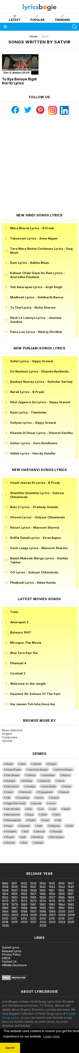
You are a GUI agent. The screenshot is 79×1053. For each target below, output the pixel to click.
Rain (39, 826)
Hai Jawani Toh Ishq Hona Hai (32, 704)
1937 (71, 883)
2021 (33, 922)
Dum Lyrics (29, 263)
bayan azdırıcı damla (37, 857)
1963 (14, 897)
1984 (61, 904)
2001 (71, 911)
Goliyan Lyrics (33, 423)
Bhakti (9, 764)
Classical (45, 781)
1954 (5, 893)
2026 (5, 925)
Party (57, 814)
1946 (5, 890)
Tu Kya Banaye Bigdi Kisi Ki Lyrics (19, 81)
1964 (24, 897)
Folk (8, 797)
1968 (61, 897)
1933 (33, 883)
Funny (39, 797)
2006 (43, 915)
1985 (71, 904)
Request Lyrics (11, 951)
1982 (43, 904)
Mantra (66, 775)
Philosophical (13, 820)
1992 (61, 908)
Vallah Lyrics (32, 453)
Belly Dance (12, 786)
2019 (14, 922)
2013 (33, 918)
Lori (42, 809)
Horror (52, 803)
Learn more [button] (51, 1036)
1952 (61, 890)
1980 (24, 904)
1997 (33, 911)
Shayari (10, 837)
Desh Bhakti (49, 786)
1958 (43, 893)
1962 (5, 897)
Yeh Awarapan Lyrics (36, 287)
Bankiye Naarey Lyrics (41, 382)
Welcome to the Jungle (28, 684)
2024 (61, 922)
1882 (5, 883)
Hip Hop (37, 803)
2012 (24, 918)
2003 (14, 915)
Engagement (46, 792)
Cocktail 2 (17, 673)
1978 (5, 904)
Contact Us (9, 961)
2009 (71, 915)
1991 (51, 908)
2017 (71, 918)
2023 (52, 922)
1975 (52, 901)
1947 (14, 890)
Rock (70, 826)
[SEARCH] (74, 27)
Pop (59, 820)
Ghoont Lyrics (37, 517)
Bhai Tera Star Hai (24, 653)
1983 (52, 904)
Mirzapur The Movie (25, 643)
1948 (24, 890)
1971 (14, 901)
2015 (52, 918)
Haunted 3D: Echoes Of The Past (35, 694)
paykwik (57, 857)
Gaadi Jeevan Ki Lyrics (35, 483)
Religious (55, 826)
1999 (52, 911)
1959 (52, 893)
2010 (5, 918)
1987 (14, 908)
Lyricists (7, 740)
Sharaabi (57, 831)
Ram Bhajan (12, 775)
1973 (33, 901)
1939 (14, 886)
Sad (26, 831)
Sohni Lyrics (31, 361)
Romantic (11, 831)
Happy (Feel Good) (15, 803)
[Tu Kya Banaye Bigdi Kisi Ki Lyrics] (20, 64)
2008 (61, 915)
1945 (71, 886)
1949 (33, 890)
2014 (43, 918)
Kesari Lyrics (34, 527)
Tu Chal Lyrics (33, 307)
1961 (70, 893)
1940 (24, 886)
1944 (61, 886)
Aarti (23, 764)
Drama (67, 786)
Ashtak (37, 764)
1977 (71, 901)
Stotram (10, 842)
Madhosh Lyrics (37, 297)
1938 (5, 886)
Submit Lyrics (10, 947)
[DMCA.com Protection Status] (14, 979)
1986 (5, 908)
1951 (51, 890)
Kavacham (49, 775)
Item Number (13, 809)
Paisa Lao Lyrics (36, 332)
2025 (71, 922)
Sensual (40, 831)
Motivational (12, 814)
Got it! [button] (10, 1047)
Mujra (30, 814)
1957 (33, 893)
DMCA (6, 958)
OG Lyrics (34, 572)
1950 (43, 890)
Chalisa (31, 775)
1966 (43, 897)
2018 (5, 922)
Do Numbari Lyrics (39, 371)
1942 (43, 886)
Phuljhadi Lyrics (33, 582)
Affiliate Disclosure (14, 965)
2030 (43, 925)
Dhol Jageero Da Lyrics (40, 402)
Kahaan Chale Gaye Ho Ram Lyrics (37, 275)
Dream (9, 792)
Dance (60, 781)
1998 (43, 911)
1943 (52, 886)
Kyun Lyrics (28, 412)
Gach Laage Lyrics (38, 548)
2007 (52, 915)
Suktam (39, 842)
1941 (33, 886)
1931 (14, 883)
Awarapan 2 (19, 622)
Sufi (23, 837)
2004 (24, 915)
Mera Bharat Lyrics (32, 228)
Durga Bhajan (13, 769)
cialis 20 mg (8, 857)
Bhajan (52, 764)
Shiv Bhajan (56, 837)
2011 (14, 918)
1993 (71, 908)
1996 (24, 911)
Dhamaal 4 (18, 663)
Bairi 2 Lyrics (34, 507)
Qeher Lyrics (33, 443)
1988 (24, 908)
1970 (5, 901)
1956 (24, 893)
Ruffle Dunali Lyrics (35, 538)
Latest (14, 19)
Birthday (27, 781)
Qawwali (25, 826)
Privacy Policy (11, 954)
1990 (43, 908)
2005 (33, 915)
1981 (33, 904)
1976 (61, 901)
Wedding (38, 837)
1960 (61, 893)
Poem (46, 820)
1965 (33, 897)
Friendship (23, 797)
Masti (67, 809)
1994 (5, 911)
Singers (7, 733)
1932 (24, 883)
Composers (9, 737)
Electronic (25, 792)
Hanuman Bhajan (38, 769)
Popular (37, 19)
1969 (71, 897)
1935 (52, 883)
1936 (61, 883)
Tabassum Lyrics (34, 238)
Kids (29, 809)
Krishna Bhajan (63, 769)
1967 (52, 897)
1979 (14, 904)
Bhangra (10, 781)
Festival (64, 792)
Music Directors (12, 730)
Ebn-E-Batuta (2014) (17, 72)
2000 (61, 911)
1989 (33, 908)
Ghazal (55, 797)
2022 (43, 922)
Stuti (24, 842)
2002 (5, 915)
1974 (43, 901)
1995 (14, 911)
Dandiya (30, 786)
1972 (24, 901)
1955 (14, 893)
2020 (24, 922)
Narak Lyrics (27, 392)
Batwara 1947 (20, 632)
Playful (31, 820)
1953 (71, 890)
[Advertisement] (39, 164)
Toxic (14, 612)
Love (53, 809)
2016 (61, 918)
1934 (43, 883)
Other (44, 814)
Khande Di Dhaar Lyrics (41, 433)
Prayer (9, 826)
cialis (19, 857)
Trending (62, 19)
